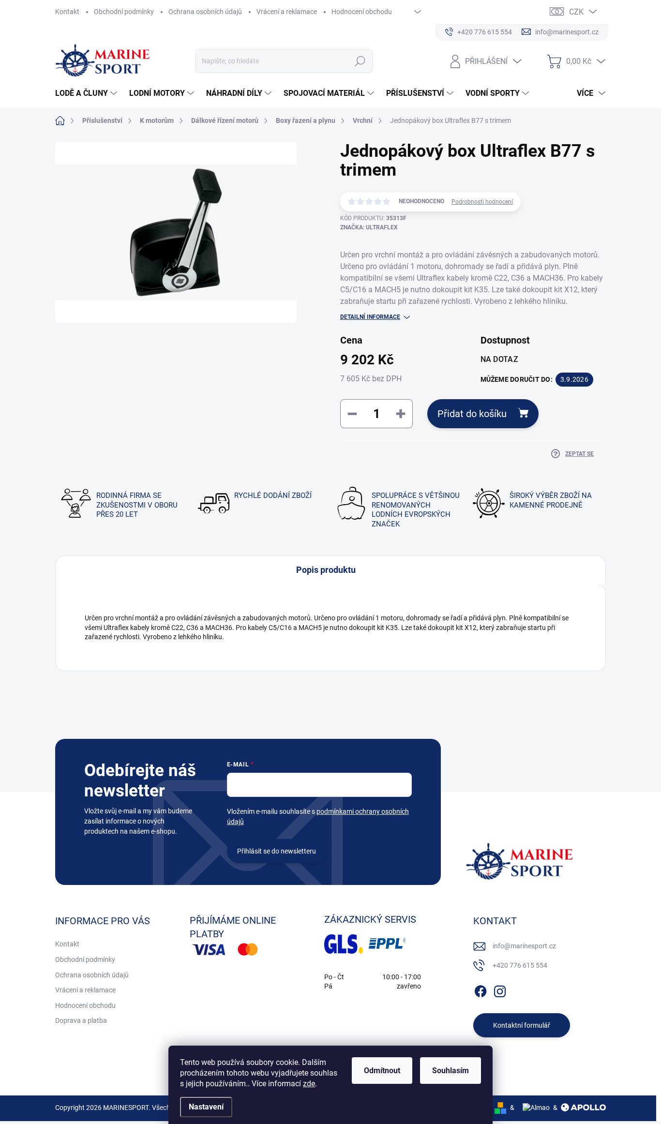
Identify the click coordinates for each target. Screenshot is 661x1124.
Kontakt (67, 11)
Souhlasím (450, 1070)
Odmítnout (382, 1070)
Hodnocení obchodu (361, 11)
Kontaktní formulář (521, 1025)
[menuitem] (87, 93)
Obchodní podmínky (124, 11)
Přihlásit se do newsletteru (276, 851)
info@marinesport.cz (524, 946)
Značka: (369, 227)
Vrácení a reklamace (286, 11)
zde (309, 1083)
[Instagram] (500, 990)
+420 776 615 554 (520, 965)
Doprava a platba (81, 1020)
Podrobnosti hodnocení (482, 201)
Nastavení (206, 1106)
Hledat (360, 61)
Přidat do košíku (472, 414)
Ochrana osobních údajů (205, 11)
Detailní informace (370, 317)
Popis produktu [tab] (326, 570)
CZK (576, 11)
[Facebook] (480, 990)
